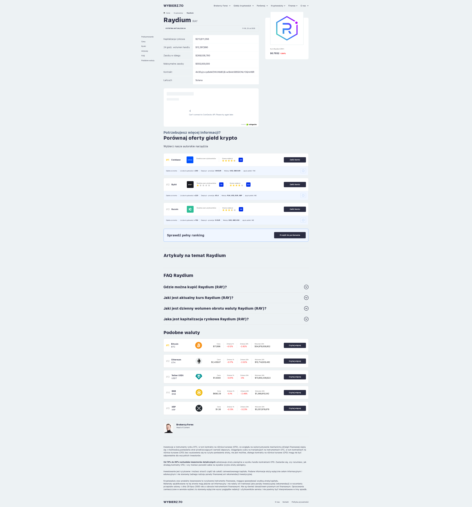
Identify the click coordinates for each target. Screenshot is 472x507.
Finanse (291, 6)
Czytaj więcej (295, 345)
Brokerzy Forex (221, 6)
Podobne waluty (148, 60)
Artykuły (144, 51)
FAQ (143, 56)
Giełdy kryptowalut (243, 6)
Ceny (143, 42)
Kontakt (286, 502)
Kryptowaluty (277, 6)
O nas (303, 6)
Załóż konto (295, 160)
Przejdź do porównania (290, 235)
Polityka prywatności (300, 502)
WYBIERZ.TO (173, 5)
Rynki (143, 46)
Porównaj (261, 6)
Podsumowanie (147, 37)
